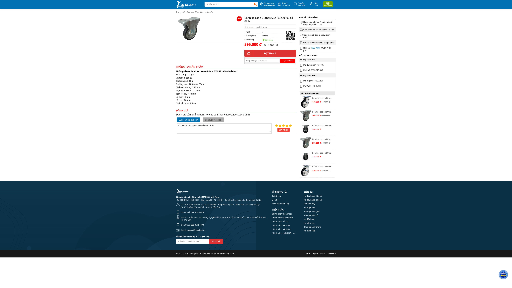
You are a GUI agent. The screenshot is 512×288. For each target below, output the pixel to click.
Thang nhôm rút (311, 215)
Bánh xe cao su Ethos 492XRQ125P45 (321, 125)
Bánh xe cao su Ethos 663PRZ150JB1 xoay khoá (323, 166)
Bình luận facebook (213, 120)
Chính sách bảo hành (281, 229)
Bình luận (262, 27)
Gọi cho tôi (288, 60)
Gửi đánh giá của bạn (188, 120)
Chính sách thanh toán (282, 214)
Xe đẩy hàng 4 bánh (313, 196)
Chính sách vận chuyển (282, 217)
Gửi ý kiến (283, 130)
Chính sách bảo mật (281, 225)
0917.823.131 (313, 80)
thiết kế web (205, 253)
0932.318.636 (313, 70)
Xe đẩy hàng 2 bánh (313, 200)
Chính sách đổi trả (280, 221)
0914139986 (313, 65)
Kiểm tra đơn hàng (280, 203)
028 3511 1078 (197, 225)
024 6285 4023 (197, 212)
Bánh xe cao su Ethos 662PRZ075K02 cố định (322, 112)
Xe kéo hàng (309, 230)
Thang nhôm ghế (311, 211)
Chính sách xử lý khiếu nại (283, 233)
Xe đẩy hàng (309, 219)
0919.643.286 (312, 86)
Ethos (265, 36)
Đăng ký (216, 241)
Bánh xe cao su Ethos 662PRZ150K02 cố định (322, 139)
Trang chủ (180, 12)
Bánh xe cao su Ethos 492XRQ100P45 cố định (322, 153)
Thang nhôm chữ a (312, 227)
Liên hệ (275, 200)
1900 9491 (315, 48)
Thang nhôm (309, 207)
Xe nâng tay (309, 223)
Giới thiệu (276, 196)
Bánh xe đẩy (192, 12)
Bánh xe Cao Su (206, 12)
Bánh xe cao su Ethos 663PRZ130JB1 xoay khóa (323, 98)
